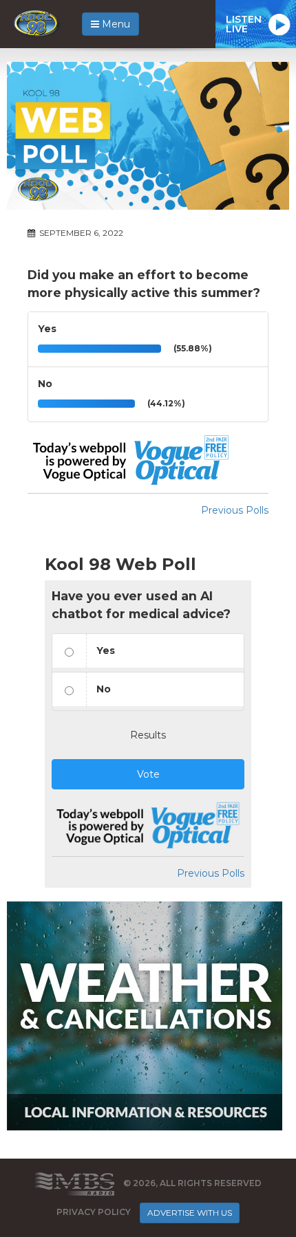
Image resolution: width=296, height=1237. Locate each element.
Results (148, 735)
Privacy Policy (93, 1212)
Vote (148, 774)
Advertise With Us (189, 1212)
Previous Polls (234, 510)
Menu (114, 24)
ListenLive (244, 24)
